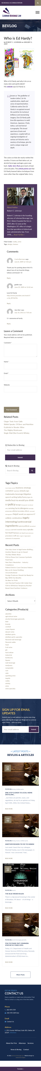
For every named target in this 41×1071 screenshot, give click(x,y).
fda (17, 500)
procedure (9, 536)
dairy (18, 536)
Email (6, 373)
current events (16, 529)
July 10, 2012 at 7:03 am (23, 312)
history (25, 530)
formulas (30, 508)
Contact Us (10, 1022)
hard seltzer (9, 652)
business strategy (23, 487)
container (9, 490)
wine (19, 241)
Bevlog (14, 789)
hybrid (20, 526)
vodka (15, 241)
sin (31, 497)
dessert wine (9, 632)
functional (30, 505)
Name (6, 361)
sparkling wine (10, 675)
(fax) (17, 1013)
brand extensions (29, 533)
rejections (16, 491)
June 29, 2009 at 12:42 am (23, 287)
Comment (8, 342)
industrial (8, 655)
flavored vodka (10, 642)
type (28, 497)
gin (6, 650)
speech (8, 497)
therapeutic (24, 505)
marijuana (8, 665)
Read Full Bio (19, 234)
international (32, 526)
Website (7, 385)
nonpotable (9, 668)
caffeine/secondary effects (20, 511)
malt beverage (10, 663)
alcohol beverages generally (14, 619)
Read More (9, 809)
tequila (7, 678)
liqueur (7, 660)
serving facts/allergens (18, 508)
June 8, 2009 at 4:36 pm (22, 262)
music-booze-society (10, 488)
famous (15, 244)
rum (6, 670)
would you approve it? (27, 514)
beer (6, 621)
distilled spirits (10, 634)
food (7, 645)
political (26, 526)
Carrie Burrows (19, 259)
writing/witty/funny (19, 497)
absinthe (8, 614)
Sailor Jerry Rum (14, 166)
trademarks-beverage (14, 494)
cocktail (8, 626)
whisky (7, 683)
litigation (27, 494)
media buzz (10, 500)
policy (11, 504)
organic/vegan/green (25, 536)
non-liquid (22, 533)
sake (6, 673)
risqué (15, 514)
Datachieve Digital (20, 1057)
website (10, 86)
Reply (9, 278)
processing (8, 511)
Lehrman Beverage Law (11, 13)
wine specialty (10, 688)
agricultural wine (11, 616)
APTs (6, 508)
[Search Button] (38, 3)
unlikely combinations (13, 518)
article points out (24, 168)
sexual (22, 490)
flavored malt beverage (13, 639)
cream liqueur (10, 629)
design (10, 244)
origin (27, 491)
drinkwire (7, 530)
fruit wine (8, 647)
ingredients (11, 525)
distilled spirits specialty (13, 637)
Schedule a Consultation (12, 3)
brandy (7, 624)
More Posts (20, 975)
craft (14, 535)
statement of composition (12, 538)
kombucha (9, 657)
